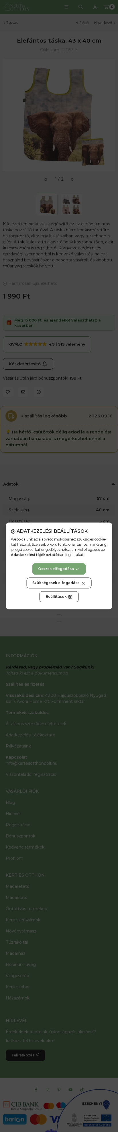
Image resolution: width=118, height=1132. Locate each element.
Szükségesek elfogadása (56, 583)
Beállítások (56, 597)
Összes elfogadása (56, 569)
